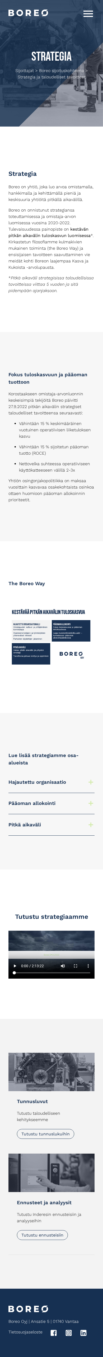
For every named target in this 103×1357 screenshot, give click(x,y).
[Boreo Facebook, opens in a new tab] (57, 1334)
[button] (51, 782)
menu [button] (88, 13)
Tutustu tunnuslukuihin (45, 1133)
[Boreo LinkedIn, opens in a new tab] (87, 1334)
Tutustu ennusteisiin (42, 1235)
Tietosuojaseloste (25, 1331)
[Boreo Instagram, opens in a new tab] (72, 1334)
